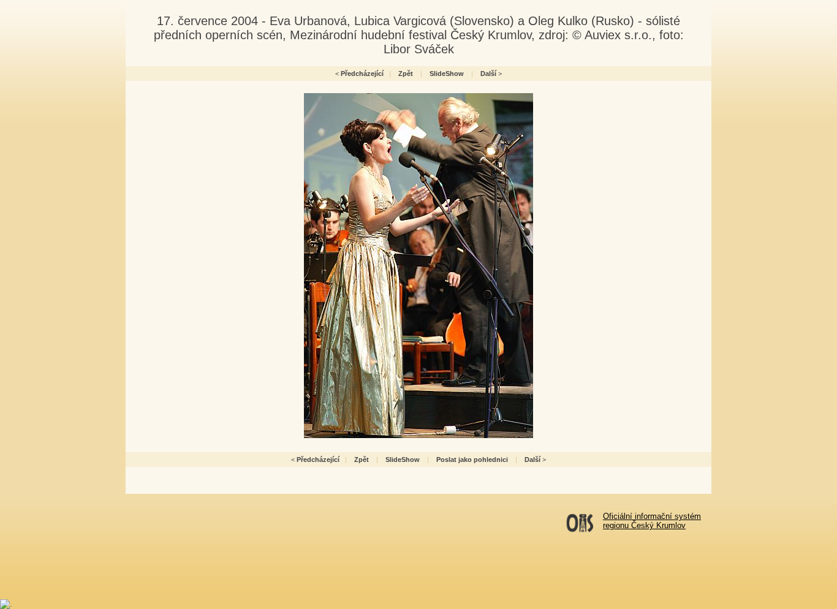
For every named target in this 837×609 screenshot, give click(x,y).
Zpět (405, 73)
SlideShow (447, 73)
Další (488, 73)
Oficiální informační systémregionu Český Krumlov (652, 521)
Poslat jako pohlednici (472, 459)
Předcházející (362, 73)
